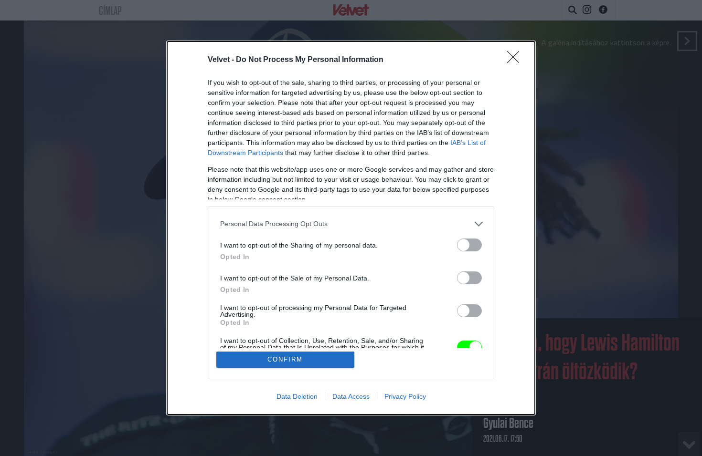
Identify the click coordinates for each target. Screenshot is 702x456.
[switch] (469, 244)
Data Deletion (297, 396)
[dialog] (351, 228)
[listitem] (351, 224)
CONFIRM (285, 359)
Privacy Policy (405, 396)
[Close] (516, 60)
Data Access (351, 396)
